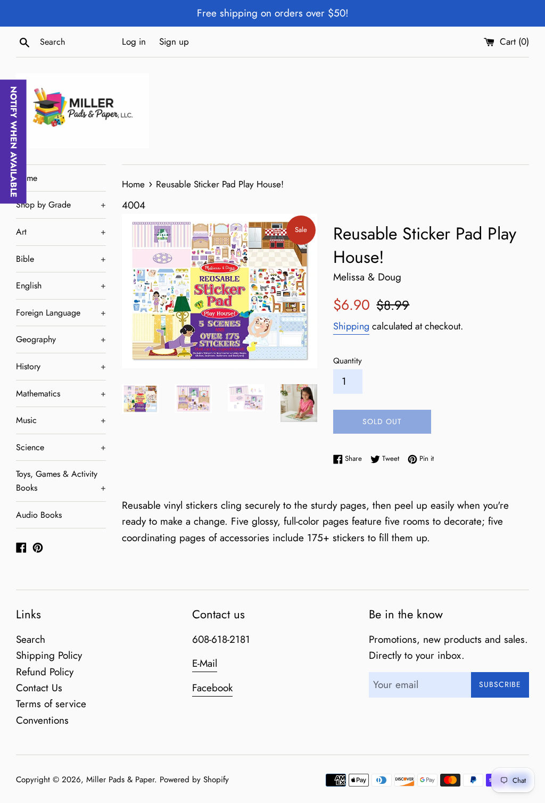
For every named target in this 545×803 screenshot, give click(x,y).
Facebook (212, 688)
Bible (61, 259)
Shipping (351, 326)
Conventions (42, 720)
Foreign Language (61, 313)
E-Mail (204, 663)
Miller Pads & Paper (120, 779)
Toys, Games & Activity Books (61, 481)
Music (61, 420)
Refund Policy (44, 672)
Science (61, 447)
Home (26, 178)
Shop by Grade (61, 204)
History (61, 366)
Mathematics (61, 393)
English (61, 285)
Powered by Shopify (194, 779)
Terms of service (51, 704)
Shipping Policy (49, 655)
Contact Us (39, 688)
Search (30, 639)
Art (61, 232)
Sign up (174, 41)
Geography (61, 339)
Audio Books (39, 515)
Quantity (347, 361)
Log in (134, 41)
